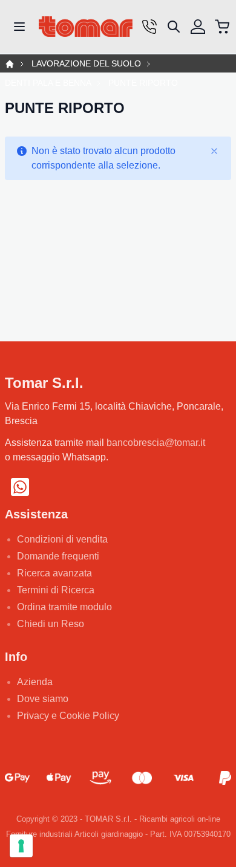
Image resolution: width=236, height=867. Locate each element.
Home (10, 64)
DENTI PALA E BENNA (48, 83)
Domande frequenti (58, 556)
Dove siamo (42, 699)
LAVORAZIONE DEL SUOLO (86, 63)
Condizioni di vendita (62, 539)
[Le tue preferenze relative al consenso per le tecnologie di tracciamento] (21, 845)
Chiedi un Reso (50, 624)
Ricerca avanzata (54, 573)
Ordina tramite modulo (64, 607)
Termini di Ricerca (55, 590)
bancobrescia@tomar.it (156, 442)
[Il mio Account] (198, 26)
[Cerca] (173, 26)
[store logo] (86, 26)
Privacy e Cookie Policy (68, 716)
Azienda (35, 682)
